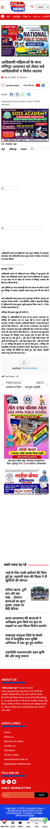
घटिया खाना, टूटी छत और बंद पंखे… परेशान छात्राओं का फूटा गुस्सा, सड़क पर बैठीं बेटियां (15, 599)
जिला (25, 17)
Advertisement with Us (16, 759)
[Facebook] (3, 782)
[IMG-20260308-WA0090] (26, 465)
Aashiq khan (30, 368)
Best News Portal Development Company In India (24, 812)
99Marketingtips (25, 815)
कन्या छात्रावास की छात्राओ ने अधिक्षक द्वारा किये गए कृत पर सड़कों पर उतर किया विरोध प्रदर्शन (26, 622)
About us (8, 737)
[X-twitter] (9, 782)
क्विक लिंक (5, 826)
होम (8, 17)
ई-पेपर (13, 826)
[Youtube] (14, 782)
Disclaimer (9, 750)
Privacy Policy (11, 755)
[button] (11, 94)
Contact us (9, 746)
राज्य (35, 17)
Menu (45, 826)
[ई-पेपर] (12, 822)
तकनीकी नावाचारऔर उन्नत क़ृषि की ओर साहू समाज (24, 654)
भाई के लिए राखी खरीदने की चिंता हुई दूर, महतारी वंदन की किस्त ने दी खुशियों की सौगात (26, 576)
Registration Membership (17, 764)
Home (7, 732)
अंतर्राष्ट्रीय (17, 17)
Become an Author (14, 741)
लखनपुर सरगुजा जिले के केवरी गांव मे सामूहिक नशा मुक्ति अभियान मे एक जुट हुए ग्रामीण (24, 639)
